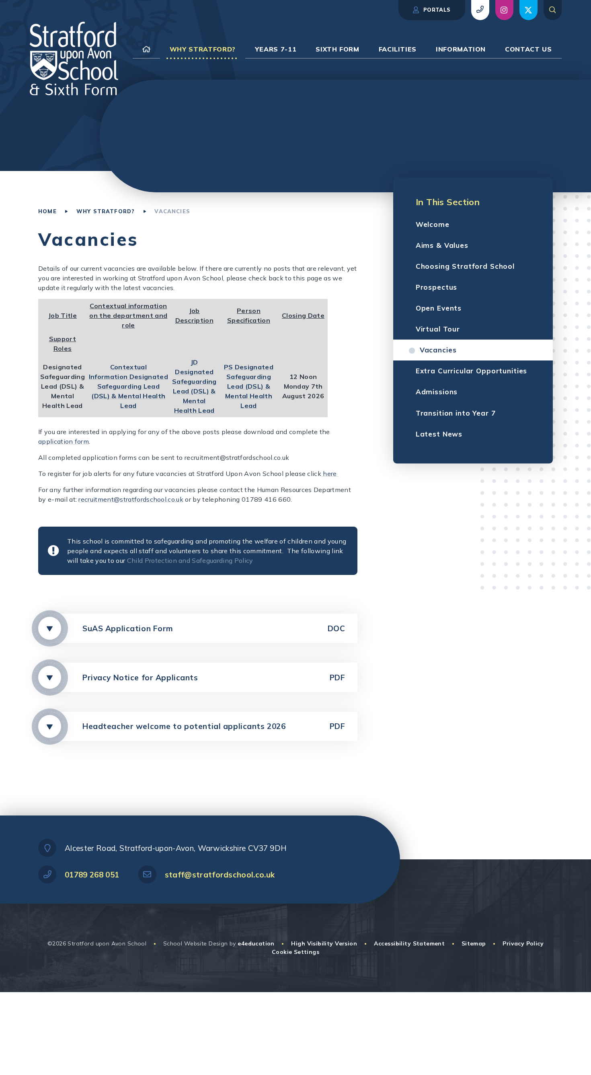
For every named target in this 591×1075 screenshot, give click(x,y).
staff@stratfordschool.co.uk (220, 874)
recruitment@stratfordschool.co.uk (130, 499)
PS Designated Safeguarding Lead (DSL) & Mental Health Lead (248, 386)
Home (47, 211)
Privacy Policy (523, 943)
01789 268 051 (92, 874)
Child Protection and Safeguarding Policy (190, 560)
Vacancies (172, 211)
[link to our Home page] (146, 49)
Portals (436, 9)
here (330, 474)
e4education (256, 943)
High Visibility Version (324, 943)
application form (63, 441)
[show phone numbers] (480, 10)
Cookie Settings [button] (295, 952)
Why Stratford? (105, 211)
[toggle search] (553, 10)
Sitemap (474, 943)
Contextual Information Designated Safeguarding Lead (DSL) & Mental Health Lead (128, 386)
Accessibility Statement (409, 943)
